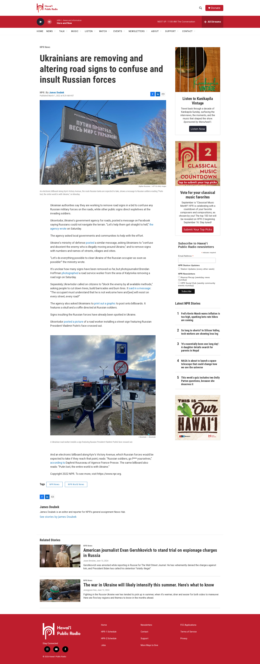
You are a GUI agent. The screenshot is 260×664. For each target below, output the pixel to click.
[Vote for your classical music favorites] (197, 163)
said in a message (139, 288)
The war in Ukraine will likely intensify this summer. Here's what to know (148, 584)
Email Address (185, 256)
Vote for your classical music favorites (197, 194)
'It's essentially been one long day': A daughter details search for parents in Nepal (200, 347)
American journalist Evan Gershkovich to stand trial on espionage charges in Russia (150, 552)
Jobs (103, 645)
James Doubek (56, 92)
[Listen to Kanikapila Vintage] (197, 69)
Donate (215, 7)
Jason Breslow (89, 561)
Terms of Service (188, 632)
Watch (103, 31)
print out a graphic (105, 303)
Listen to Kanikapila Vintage (198, 100)
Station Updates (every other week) (197, 269)
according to (57, 462)
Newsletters (146, 625)
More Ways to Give (149, 645)
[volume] (49, 21)
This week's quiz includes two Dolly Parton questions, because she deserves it (200, 381)
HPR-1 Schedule (108, 632)
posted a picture (73, 321)
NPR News (45, 47)
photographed (70, 273)
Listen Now (198, 129)
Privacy (183, 638)
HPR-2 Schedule (108, 638)
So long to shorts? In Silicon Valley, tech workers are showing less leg (200, 332)
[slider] (54, 21)
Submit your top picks (198, 229)
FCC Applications (188, 625)
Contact (144, 632)
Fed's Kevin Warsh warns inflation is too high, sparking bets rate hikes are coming (200, 317)
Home (40, 31)
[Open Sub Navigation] (55, 31)
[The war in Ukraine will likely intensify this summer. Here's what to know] (60, 590)
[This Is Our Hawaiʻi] (197, 417)
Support (144, 638)
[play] (40, 22)
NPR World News (76, 484)
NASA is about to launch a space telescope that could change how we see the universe (199, 364)
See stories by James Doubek (58, 516)
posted (90, 242)
